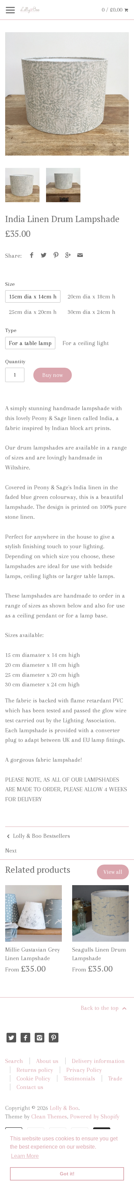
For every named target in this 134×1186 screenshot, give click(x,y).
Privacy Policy (84, 1069)
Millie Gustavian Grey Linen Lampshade (32, 954)
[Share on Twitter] (44, 255)
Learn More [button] (25, 1156)
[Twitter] (11, 1038)
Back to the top (100, 1007)
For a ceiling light (86, 343)
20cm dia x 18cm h (91, 296)
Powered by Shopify (94, 1116)
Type (10, 330)
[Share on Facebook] (32, 255)
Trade (115, 1078)
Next (10, 850)
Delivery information (98, 1060)
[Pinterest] (54, 1038)
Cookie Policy (33, 1078)
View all (112, 872)
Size (10, 284)
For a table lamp (30, 343)
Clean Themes (49, 1116)
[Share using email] (80, 255)
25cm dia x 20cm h (33, 311)
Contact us (29, 1087)
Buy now (52, 375)
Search (14, 1060)
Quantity (15, 361)
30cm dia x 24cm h (91, 311)
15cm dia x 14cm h (33, 296)
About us (47, 1060)
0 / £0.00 (113, 9)
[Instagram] (40, 1038)
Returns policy (34, 1069)
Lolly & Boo (64, 1107)
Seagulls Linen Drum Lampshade (99, 954)
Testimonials (79, 1078)
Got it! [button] (67, 1173)
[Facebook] (26, 1038)
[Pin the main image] (56, 255)
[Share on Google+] (68, 255)
